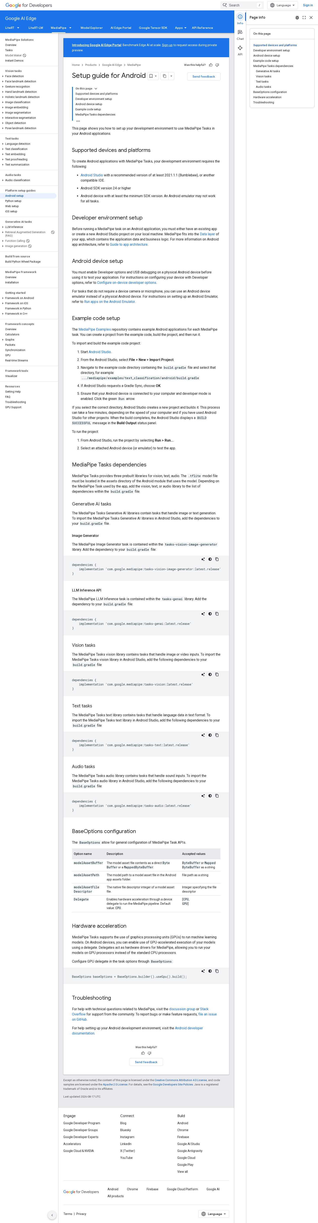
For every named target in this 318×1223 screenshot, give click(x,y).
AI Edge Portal (121, 28)
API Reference (202, 28)
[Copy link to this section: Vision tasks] (99, 645)
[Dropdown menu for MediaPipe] (71, 28)
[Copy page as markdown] (165, 76)
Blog (123, 1123)
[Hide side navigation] (52, 1215)
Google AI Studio (188, 1144)
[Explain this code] (203, 559)
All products (116, 1196)
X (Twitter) (127, 1151)
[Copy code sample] (217, 559)
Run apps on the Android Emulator (109, 302)
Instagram (127, 1137)
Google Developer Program (81, 1123)
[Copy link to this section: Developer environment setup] (147, 218)
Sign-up (167, 45)
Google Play (185, 1164)
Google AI (213, 1189)
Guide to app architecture (129, 244)
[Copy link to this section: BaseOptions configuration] (140, 831)
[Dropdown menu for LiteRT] (19, 28)
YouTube (126, 1158)
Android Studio (92, 175)
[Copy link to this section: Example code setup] (124, 318)
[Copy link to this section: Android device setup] (127, 261)
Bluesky (125, 1130)
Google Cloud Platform (182, 1189)
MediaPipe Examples (95, 329)
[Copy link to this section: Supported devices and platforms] (155, 150)
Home (76, 65)
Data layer (207, 234)
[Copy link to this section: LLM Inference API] (105, 590)
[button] (28, 76)
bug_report (297, 17)
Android (182, 1123)
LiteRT (9, 28)
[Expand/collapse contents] (95, 88)
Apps (179, 28)
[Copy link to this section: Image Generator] (103, 535)
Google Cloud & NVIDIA (78, 1151)
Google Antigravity (189, 1151)
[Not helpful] (217, 65)
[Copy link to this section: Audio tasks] (99, 767)
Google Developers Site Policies (173, 1084)
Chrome (182, 1130)
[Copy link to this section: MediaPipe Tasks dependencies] (150, 465)
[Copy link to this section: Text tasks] (96, 706)
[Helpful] (210, 65)
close (311, 17)
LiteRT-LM (36, 28)
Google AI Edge (20, 18)
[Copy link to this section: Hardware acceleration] (130, 926)
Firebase (183, 1137)
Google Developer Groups (80, 1130)
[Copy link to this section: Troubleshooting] (115, 998)
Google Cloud (186, 1158)
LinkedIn (126, 1144)
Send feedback (204, 76)
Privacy (81, 1214)
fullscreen (304, 17)
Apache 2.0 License (115, 1084)
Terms (67, 1214)
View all (182, 1171)
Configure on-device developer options (126, 283)
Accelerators (72, 1144)
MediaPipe (58, 28)
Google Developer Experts (80, 1137)
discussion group (182, 1009)
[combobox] (242, 5)
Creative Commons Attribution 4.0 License (181, 1080)
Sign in (308, 5)
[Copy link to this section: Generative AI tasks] (115, 504)
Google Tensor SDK (153, 28)
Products (90, 65)
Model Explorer (92, 28)
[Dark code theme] (210, 559)
